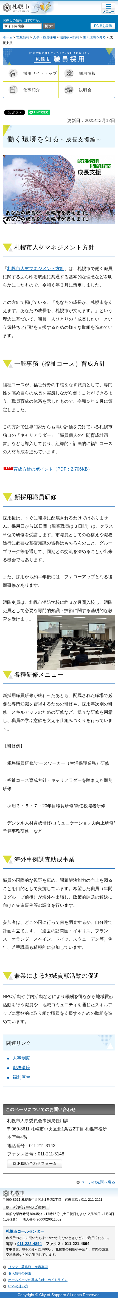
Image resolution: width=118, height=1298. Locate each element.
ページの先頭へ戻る (98, 1182)
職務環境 (21, 1067)
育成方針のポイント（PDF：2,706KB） (52, 469)
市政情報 (22, 37)
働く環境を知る (94, 37)
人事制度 (21, 1058)
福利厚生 (21, 1077)
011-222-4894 (29, 1244)
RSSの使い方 (18, 1286)
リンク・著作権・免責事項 (28, 1267)
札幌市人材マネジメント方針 (35, 268)
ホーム (8, 37)
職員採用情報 (69, 37)
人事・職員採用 (44, 37)
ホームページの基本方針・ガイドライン (38, 1280)
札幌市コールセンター (25, 1231)
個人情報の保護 (19, 1273)
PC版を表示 (103, 26)
